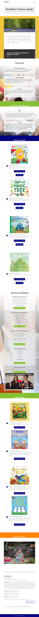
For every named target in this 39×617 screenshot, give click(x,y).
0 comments (31, 11)
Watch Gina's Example (19, 308)
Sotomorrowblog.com (19, 359)
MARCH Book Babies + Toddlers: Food (19, 547)
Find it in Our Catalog (19, 171)
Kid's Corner (26, 11)
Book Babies (21, 11)
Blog (18, 11)
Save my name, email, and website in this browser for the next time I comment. (17, 599)
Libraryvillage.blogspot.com (20, 305)
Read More (19, 557)
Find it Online (19, 175)
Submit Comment (30, 601)
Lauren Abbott (9, 11)
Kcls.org (20, 341)
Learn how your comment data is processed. (24, 606)
